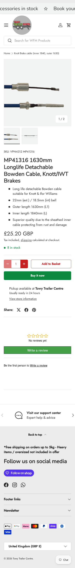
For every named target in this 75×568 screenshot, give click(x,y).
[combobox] (37, 40)
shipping (26, 240)
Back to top (35, 435)
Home (7, 53)
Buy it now (37, 275)
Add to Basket (51, 264)
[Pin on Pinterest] (34, 310)
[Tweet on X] (18, 310)
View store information (23, 299)
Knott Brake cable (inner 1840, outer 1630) (36, 53)
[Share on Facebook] (26, 310)
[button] (69, 25)
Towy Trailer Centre (23, 558)
